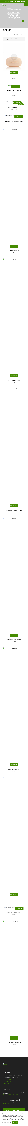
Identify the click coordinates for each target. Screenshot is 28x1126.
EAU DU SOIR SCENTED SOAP (14, 77)
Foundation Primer (14, 769)
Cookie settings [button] (6, 1122)
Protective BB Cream (14, 639)
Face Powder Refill (14, 107)
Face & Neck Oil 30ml (14, 380)
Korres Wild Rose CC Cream (14, 899)
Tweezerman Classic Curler (14, 510)
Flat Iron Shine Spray (14, 1042)
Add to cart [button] (13, 72)
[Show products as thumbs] (4, 34)
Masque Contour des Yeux (14, 121)
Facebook (6, 1083)
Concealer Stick (14, 250)
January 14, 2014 (7, 1094)
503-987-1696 (9, 1)
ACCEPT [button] (15, 1122)
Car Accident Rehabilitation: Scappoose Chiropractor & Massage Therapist (13, 1099)
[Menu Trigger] (26, 4)
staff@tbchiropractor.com (11, 1081)
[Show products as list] (6, 34)
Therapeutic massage (14, 91)
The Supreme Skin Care (14, 913)
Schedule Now (21, 1)
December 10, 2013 (8, 1102)
